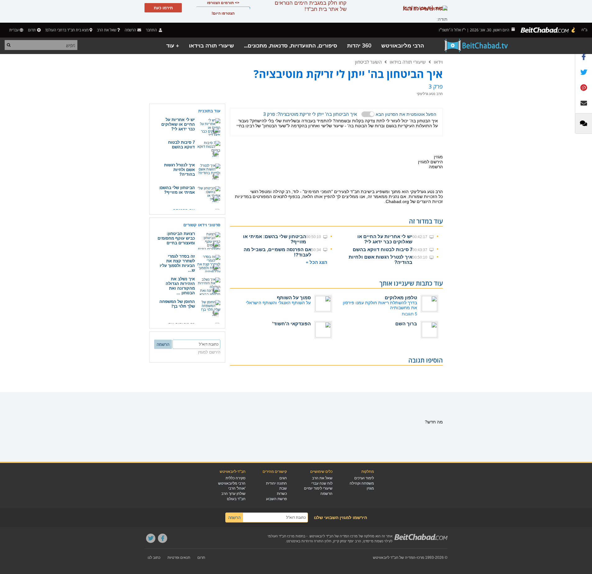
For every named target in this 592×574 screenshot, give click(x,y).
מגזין (370, 488)
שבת (283, 488)
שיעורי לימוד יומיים (318, 488)
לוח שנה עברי (322, 483)
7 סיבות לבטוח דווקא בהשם (382, 249)
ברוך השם (406, 323)
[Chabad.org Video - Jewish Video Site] (476, 46)
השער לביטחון (368, 62)
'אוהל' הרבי (237, 488)
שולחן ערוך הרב (233, 493)
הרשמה (326, 493)
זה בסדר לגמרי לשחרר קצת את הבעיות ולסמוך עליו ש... (177, 263)
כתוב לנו (154, 557)
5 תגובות (409, 314)
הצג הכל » (316, 262)
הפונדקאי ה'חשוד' (291, 323)
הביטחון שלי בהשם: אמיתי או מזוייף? (177, 190)
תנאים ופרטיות (179, 557)
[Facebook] (162, 538)
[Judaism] (548, 30)
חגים (283, 478)
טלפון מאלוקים (401, 297)
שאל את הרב (106, 30)
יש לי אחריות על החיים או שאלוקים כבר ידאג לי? (384, 239)
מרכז (420, 557)
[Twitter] (150, 538)
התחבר (152, 30)
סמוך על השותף (294, 297)
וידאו (438, 62)
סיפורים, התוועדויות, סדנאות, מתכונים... (290, 45)
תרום (32, 30)
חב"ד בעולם (236, 499)
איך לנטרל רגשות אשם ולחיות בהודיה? (179, 170)
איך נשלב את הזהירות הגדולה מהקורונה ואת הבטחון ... (180, 286)
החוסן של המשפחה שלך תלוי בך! (177, 304)
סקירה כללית (236, 478)
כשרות (282, 493)
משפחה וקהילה (362, 483)
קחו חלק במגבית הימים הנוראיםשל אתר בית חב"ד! (310, 6)
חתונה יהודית (276, 483)
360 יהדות (359, 45)
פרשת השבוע (276, 499)
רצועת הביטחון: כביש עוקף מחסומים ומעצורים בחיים (176, 238)
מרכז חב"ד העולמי (281, 536)
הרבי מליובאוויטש (402, 45)
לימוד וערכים (364, 478)
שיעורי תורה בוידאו (211, 45)
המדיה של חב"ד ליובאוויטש (394, 557)
